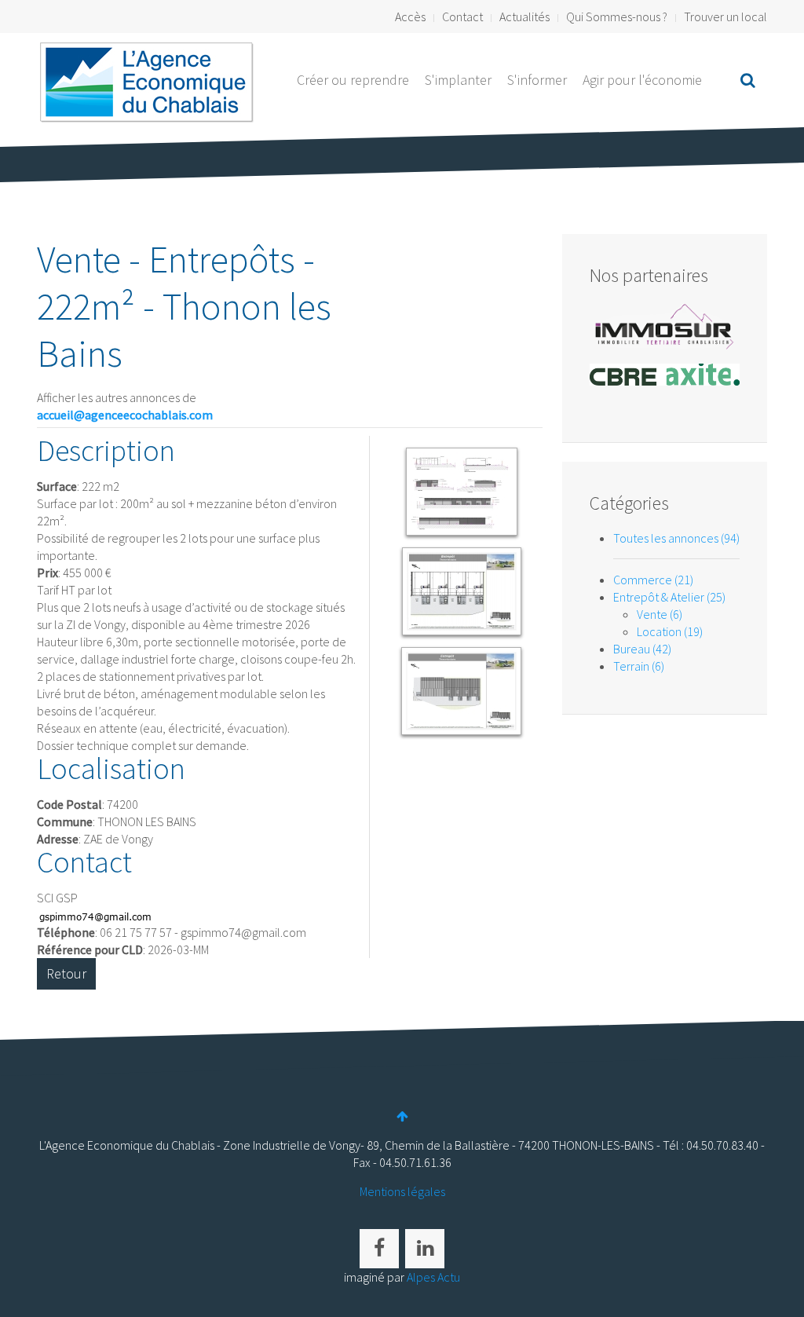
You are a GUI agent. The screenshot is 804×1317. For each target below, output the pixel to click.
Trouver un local (725, 16)
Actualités (524, 16)
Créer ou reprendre (353, 80)
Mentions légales (402, 1191)
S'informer (537, 80)
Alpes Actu (433, 1277)
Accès (410, 16)
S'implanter (458, 80)
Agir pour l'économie (642, 80)
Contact (462, 16)
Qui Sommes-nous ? (616, 16)
